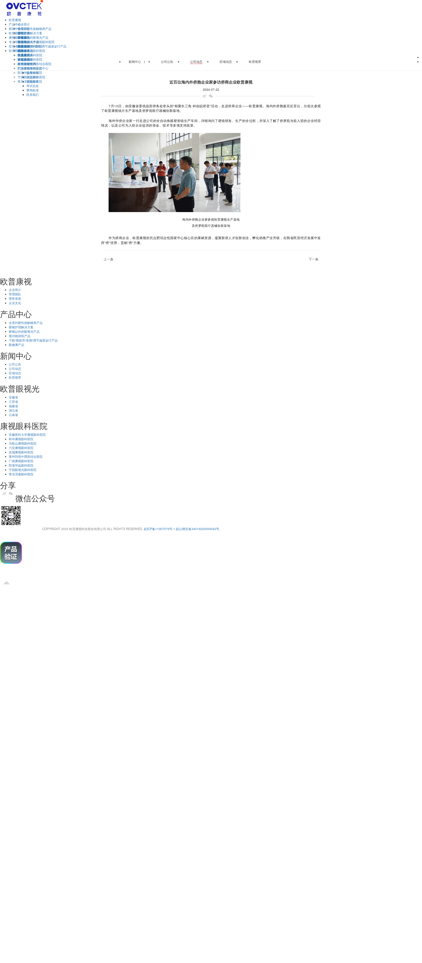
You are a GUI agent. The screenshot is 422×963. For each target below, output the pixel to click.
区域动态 (226, 61)
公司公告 (24, 33)
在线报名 (32, 81)
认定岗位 (32, 77)
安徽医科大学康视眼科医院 (36, 42)
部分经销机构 (27, 64)
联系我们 (32, 94)
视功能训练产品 (19, 336)
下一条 (315, 259)
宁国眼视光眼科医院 (22, 469)
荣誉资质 (15, 298)
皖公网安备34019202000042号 (197, 529)
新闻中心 (135, 61)
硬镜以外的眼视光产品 (33, 37)
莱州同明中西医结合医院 (26, 456)
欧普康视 (15, 20)
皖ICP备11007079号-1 (159, 529)
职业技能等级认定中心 (33, 68)
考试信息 (32, 86)
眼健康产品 (16, 344)
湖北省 (13, 410)
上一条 (107, 259)
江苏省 (13, 401)
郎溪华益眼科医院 (21, 465)
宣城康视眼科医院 (21, 452)
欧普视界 (255, 61)
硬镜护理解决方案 (30, 33)
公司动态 (196, 61)
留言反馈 (24, 59)
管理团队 (15, 294)
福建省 (13, 406)
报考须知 (32, 72)
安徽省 (22, 37)
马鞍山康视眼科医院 (22, 443)
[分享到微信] (212, 96)
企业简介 (24, 24)
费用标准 (32, 90)
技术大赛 (24, 46)
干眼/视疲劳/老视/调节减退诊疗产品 (33, 340)
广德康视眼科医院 (21, 461)
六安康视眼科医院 (21, 447)
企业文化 (15, 303)
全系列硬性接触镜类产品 (34, 28)
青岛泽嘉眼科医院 (21, 474)
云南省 (13, 414)
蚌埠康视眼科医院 (21, 439)
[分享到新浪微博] (205, 96)
